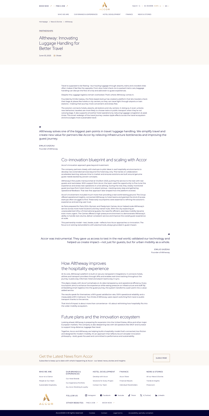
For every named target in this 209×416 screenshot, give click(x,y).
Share (58, 55)
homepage (43, 22)
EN (166, 6)
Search (135, 6)
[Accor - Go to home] (104, 6)
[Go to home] (46, 399)
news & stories (56, 22)
